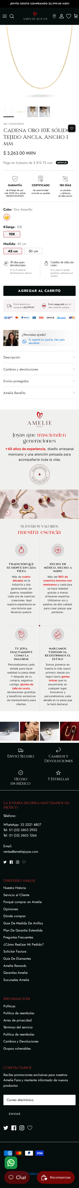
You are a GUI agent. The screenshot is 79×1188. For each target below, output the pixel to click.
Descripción (11, 357)
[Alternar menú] (4, 16)
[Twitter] (5, 862)
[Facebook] (11, 862)
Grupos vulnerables (17, 1048)
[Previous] (6, 731)
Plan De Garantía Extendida (23, 930)
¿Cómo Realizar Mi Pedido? (23, 944)
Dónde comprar (14, 916)
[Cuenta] (61, 16)
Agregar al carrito (39, 290)
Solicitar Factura (14, 951)
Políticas (9, 1006)
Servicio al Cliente (16, 895)
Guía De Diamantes (17, 958)
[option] (39, 64)
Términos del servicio (18, 1027)
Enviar (14, 1114)
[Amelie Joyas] (35, 16)
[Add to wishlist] (72, 128)
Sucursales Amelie (16, 979)
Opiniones (10, 909)
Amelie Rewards (14, 965)
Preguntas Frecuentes (18, 937)
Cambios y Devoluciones (20, 1041)
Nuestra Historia (14, 887)
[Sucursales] (54, 16)
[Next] (72, 731)
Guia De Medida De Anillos (23, 923)
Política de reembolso (18, 1013)
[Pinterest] (23, 862)
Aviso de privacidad (17, 1020)
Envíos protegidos (16, 381)
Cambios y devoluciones (20, 369)
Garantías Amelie (15, 972)
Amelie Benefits (14, 392)
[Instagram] (17, 862)
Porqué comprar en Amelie (22, 901)
